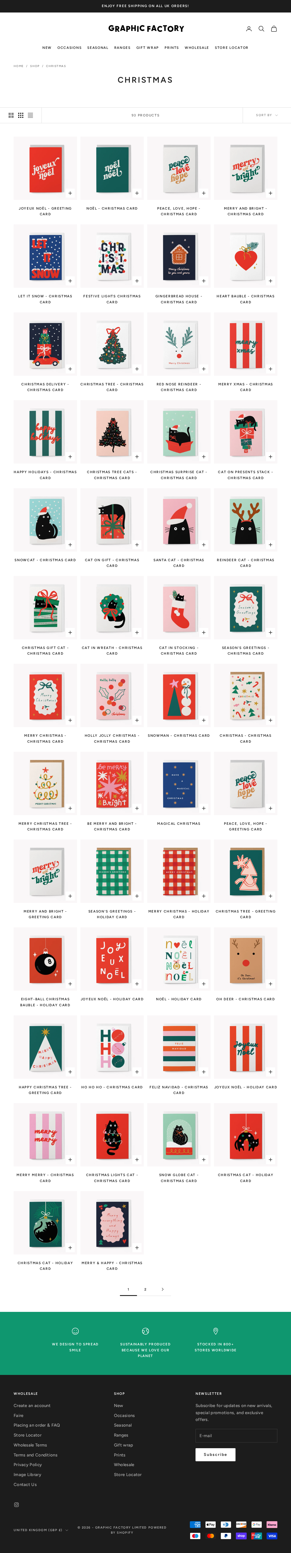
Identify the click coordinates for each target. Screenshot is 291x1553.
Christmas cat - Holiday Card (246, 1178)
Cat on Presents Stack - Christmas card (245, 475)
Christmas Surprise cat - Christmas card (178, 475)
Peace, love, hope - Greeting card (245, 826)
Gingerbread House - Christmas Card (179, 299)
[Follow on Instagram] (16, 1505)
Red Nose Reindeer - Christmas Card (179, 387)
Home (19, 66)
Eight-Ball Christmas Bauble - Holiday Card (45, 1002)
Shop (35, 66)
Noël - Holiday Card (179, 999)
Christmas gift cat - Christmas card (45, 651)
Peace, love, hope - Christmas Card (179, 211)
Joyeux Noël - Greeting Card (45, 211)
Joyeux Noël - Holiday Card (112, 999)
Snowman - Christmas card (179, 736)
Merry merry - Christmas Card (45, 1178)
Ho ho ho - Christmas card (112, 1087)
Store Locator (232, 48)
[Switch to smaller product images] (20, 115)
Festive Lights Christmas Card (112, 299)
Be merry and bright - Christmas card (112, 826)
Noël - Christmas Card (112, 208)
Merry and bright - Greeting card (45, 914)
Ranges (122, 48)
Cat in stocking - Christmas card (179, 651)
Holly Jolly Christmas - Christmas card (112, 738)
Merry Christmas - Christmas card (45, 738)
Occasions (69, 48)
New (47, 48)
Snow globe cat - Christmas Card (179, 1178)
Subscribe (215, 1454)
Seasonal (97, 48)
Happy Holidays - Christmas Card (45, 475)
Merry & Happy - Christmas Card (112, 1266)
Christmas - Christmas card (245, 738)
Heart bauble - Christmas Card (246, 299)
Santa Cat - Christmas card (178, 563)
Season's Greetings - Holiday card (112, 914)
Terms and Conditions (35, 1455)
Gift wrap (147, 48)
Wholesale (197, 48)
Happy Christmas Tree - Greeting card (45, 1090)
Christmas (56, 66)
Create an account (32, 1405)
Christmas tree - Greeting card (246, 914)
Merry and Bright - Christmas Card (245, 211)
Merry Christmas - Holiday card (179, 914)
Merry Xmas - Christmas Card (245, 387)
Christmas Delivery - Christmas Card (45, 387)
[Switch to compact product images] (30, 115)
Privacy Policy (28, 1464)
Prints (172, 48)
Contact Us (25, 1484)
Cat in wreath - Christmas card (112, 651)
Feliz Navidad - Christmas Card (178, 1090)
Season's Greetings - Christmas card (246, 651)
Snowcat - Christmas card (45, 560)
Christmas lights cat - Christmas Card (112, 1178)
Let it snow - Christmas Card (45, 299)
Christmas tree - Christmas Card (112, 387)
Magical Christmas (179, 824)
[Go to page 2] (162, 1289)
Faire (19, 1415)
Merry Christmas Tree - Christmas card (45, 826)
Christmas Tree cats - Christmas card (112, 475)
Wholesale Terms (30, 1445)
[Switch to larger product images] (11, 115)
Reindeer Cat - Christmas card (246, 563)
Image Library (27, 1474)
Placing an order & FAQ (37, 1425)
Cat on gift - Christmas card (112, 563)
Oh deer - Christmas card (245, 999)
